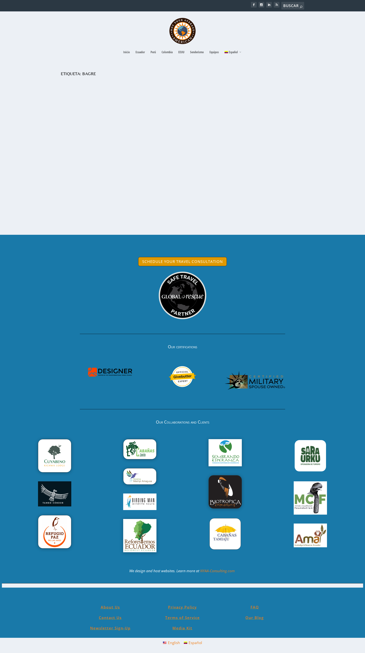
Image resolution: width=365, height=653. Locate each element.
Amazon (111, 201)
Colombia (167, 52)
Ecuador (140, 52)
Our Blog (254, 617)
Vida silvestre (147, 201)
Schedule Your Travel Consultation (182, 261)
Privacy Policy (182, 607)
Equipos (214, 52)
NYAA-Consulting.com (218, 570)
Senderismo (197, 52)
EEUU (181, 52)
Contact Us (110, 617)
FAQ (255, 607)
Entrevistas (133, 201)
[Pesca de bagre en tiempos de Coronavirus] (149, 137)
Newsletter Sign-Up (110, 628)
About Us (110, 607)
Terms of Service (182, 617)
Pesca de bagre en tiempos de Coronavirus (113, 195)
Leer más (76, 217)
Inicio (126, 52)
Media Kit (182, 628)
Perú (153, 52)
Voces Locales (162, 201)
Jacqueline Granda (78, 201)
